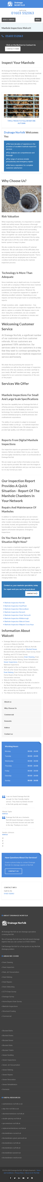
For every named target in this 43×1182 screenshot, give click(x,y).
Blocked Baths (8, 1031)
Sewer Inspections (10, 662)
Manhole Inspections (10, 1006)
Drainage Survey (8, 997)
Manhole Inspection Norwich (15, 612)
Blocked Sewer (31, 649)
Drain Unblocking (8, 987)
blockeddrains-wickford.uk (12, 1158)
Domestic (8, 721)
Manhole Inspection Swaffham (16, 606)
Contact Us (31, 593)
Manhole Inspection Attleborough (17, 618)
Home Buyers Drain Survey (12, 1002)
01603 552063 (14, 36)
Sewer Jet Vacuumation (11, 1065)
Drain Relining (8, 672)
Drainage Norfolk (17, 923)
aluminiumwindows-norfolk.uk (13, 1114)
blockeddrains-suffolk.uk (11, 1148)
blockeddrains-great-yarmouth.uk (15, 1138)
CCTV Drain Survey (9, 992)
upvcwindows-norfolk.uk (11, 1123)
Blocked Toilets (8, 1050)
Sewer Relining (8, 1070)
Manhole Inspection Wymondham (17, 609)
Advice (7, 728)
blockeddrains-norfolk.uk (11, 1143)
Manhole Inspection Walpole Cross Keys (19, 625)
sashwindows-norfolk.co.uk (12, 1104)
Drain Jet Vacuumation (11, 972)
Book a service (8, 19)
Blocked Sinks (8, 1045)
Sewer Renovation (9, 1080)
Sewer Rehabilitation (10, 1085)
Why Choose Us (10, 708)
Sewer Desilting (8, 1055)
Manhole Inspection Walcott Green (17, 622)
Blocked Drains (8, 1036)
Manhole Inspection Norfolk (15, 603)
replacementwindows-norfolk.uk (14, 1128)
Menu (38, 19)
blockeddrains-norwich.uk (12, 1133)
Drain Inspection (8, 967)
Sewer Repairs (8, 1075)
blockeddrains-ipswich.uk (12, 1153)
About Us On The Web (32, 1173)
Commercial (9, 715)
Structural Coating (9, 1011)
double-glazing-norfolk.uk (12, 1119)
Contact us (8, 734)
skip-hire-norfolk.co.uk (11, 1109)
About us (7, 702)
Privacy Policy (19, 1173)
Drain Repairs (7, 982)
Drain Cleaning (29, 657)
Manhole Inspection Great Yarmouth (18, 615)
